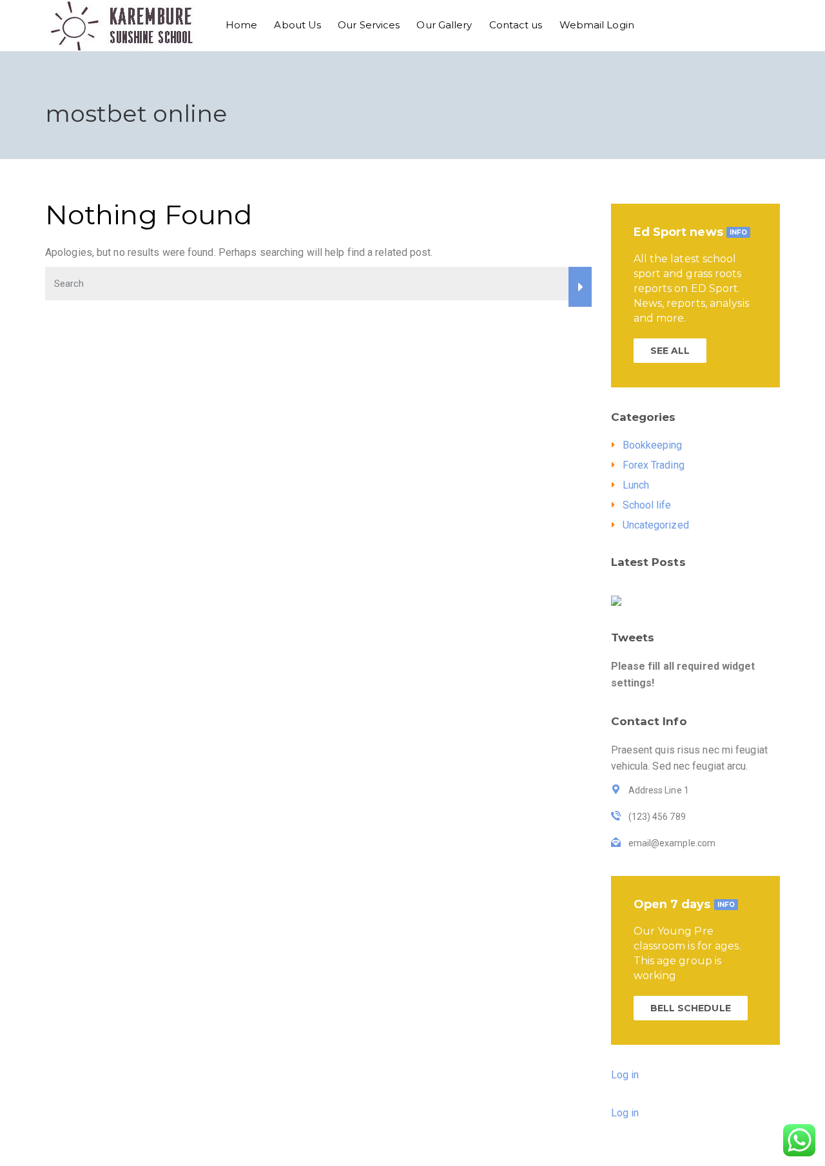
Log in (625, 1075)
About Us (297, 25)
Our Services (369, 25)
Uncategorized (656, 525)
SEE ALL (670, 350)
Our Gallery (444, 25)
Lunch (636, 485)
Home (241, 25)
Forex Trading (653, 465)
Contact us (516, 25)
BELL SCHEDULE (690, 1008)
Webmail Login (596, 25)
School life (647, 505)
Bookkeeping (653, 445)
